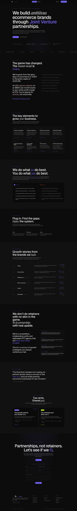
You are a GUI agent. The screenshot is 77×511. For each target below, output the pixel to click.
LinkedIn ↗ (57, 500)
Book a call (64, 1)
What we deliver (35, 497)
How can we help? (29, 474)
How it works (34, 499)
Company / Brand (41, 466)
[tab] (34, 1)
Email (27, 470)
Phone (40, 470)
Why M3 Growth (35, 502)
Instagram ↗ (57, 502)
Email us (57, 1)
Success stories (35, 500)
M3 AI (45, 499)
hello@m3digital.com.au (59, 497)
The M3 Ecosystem (47, 500)
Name (26, 466)
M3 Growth (45, 497)
